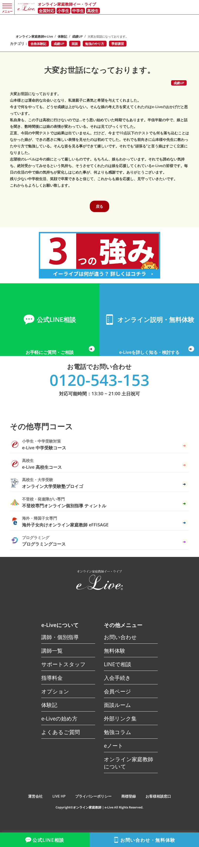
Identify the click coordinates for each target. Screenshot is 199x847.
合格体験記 (38, 43)
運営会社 (35, 796)
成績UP (77, 36)
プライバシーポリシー (93, 796)
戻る (99, 206)
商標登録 (128, 796)
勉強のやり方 (94, 43)
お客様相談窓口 (158, 796)
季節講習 (117, 43)
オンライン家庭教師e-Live (34, 36)
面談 (75, 43)
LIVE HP (59, 796)
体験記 (62, 36)
